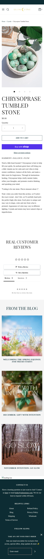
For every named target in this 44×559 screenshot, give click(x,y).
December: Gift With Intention (22, 415)
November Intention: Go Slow (22, 468)
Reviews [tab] (7, 278)
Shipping (11, 516)
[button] (22, 56)
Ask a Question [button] (23, 273)
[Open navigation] (3, 9)
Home (3, 21)
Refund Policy (32, 508)
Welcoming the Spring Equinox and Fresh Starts (22, 361)
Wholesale (32, 516)
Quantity (5, 123)
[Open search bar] (8, 9)
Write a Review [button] (23, 267)
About (11, 508)
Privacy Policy (32, 512)
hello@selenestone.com (24, 493)
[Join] (35, 551)
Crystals (9, 21)
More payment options (22, 153)
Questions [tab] (21, 278)
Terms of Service (11, 520)
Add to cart (22, 138)
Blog (11, 512)
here (6, 493)
